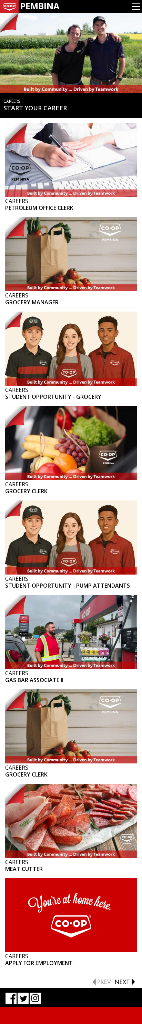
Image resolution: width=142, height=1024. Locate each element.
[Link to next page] (125, 981)
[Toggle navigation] (136, 6)
